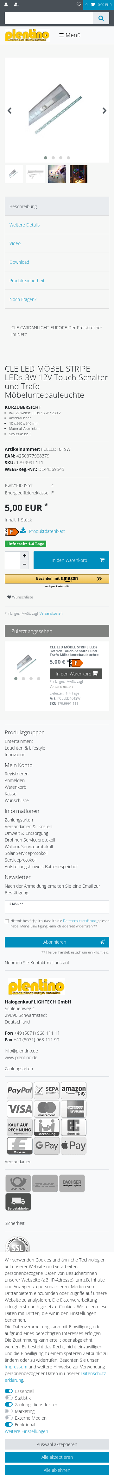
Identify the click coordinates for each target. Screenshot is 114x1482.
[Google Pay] (46, 1145)
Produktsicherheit (27, 280)
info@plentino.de (21, 1051)
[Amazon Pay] (73, 1090)
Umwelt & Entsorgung (26, 833)
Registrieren (16, 774)
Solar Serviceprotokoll (26, 853)
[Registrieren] (17, 5)
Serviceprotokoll (20, 860)
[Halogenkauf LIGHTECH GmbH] (36, 986)
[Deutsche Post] (18, 1183)
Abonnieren (54, 942)
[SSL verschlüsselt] (17, 1248)
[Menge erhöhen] (24, 555)
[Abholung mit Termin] (18, 1201)
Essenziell (24, 1391)
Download (19, 262)
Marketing (25, 1411)
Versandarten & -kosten (28, 826)
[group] (27, 664)
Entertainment (19, 741)
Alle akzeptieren (57, 1457)
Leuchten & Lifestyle (25, 748)
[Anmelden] (6, 5)
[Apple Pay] (73, 1145)
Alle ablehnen (57, 1470)
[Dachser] (72, 1183)
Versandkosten (50, 613)
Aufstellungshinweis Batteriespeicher (41, 866)
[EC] (73, 1127)
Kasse (10, 794)
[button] (57, 581)
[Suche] (101, 18)
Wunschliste (22, 597)
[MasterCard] (46, 1109)
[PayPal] (19, 1090)
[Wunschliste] (78, 5)
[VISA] (19, 1109)
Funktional (25, 1425)
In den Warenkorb (69, 560)
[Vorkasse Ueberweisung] (19, 1145)
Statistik (23, 1398)
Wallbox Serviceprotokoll (29, 846)
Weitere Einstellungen (26, 1431)
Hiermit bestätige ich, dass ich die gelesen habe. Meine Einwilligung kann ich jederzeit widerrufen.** (59, 923)
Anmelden (15, 780)
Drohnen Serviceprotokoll (30, 840)
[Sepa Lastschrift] (46, 1090)
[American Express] (73, 1109)
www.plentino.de (21, 1057)
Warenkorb (15, 787)
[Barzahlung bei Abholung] (46, 1127)
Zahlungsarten (19, 820)
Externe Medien (31, 1418)
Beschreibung (23, 206)
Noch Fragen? (23, 299)
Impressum (16, 1367)
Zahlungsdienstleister (36, 1405)
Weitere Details (25, 225)
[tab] (57, 206)
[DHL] (45, 1183)
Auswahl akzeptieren (57, 1444)
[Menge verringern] (24, 564)
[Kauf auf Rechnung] (19, 1127)
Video (15, 243)
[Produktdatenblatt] (24, 531)
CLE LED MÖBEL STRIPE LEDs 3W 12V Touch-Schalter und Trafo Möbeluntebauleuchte (74, 651)
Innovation (15, 754)
